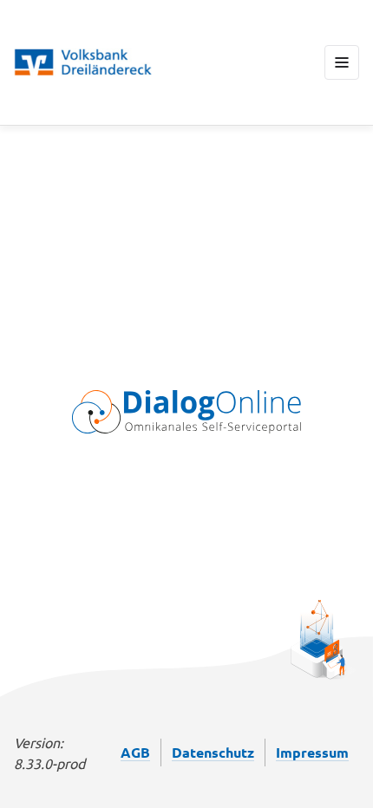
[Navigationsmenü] (341, 62)
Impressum (312, 752)
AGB (135, 752)
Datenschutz (213, 752)
